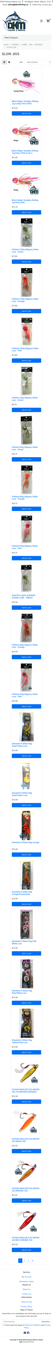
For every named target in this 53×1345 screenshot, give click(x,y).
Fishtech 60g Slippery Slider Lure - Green (25, 448)
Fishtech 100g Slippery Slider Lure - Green (25, 250)
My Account (26, 1277)
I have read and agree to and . (27, 1326)
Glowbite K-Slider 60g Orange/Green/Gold (22, 893)
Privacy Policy (26, 1306)
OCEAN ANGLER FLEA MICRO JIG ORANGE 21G (25, 1189)
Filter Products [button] (11, 38)
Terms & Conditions (33, 1325)
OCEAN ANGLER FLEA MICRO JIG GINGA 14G (25, 1140)
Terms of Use (26, 1302)
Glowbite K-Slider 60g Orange (25, 842)
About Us (26, 1289)
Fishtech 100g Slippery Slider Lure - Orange (25, 300)
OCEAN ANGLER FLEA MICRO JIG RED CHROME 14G (25, 1238)
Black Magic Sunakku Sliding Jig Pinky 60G (25, 201)
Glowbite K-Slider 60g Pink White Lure (24, 942)
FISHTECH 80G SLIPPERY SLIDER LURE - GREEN (24, 596)
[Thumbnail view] (4, 62)
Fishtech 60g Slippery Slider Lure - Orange (25, 497)
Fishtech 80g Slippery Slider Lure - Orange (25, 646)
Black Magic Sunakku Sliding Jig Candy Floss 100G (25, 102)
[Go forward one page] (32, 1260)
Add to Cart (26, 113)
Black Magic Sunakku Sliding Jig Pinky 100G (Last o (25, 151)
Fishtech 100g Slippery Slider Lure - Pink (25, 349)
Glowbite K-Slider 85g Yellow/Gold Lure (22, 1041)
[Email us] (25, 1332)
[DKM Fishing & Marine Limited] (15, 21)
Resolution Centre (26, 1281)
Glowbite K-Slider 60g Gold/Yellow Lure (22, 744)
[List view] (9, 62)
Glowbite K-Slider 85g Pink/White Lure (22, 991)
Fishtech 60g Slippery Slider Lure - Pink (25, 547)
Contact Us (26, 1294)
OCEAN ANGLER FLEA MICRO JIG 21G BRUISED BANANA (25, 1090)
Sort (21, 62)
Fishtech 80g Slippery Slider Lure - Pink (25, 695)
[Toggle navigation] (41, 21)
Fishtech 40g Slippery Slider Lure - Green (25, 399)
